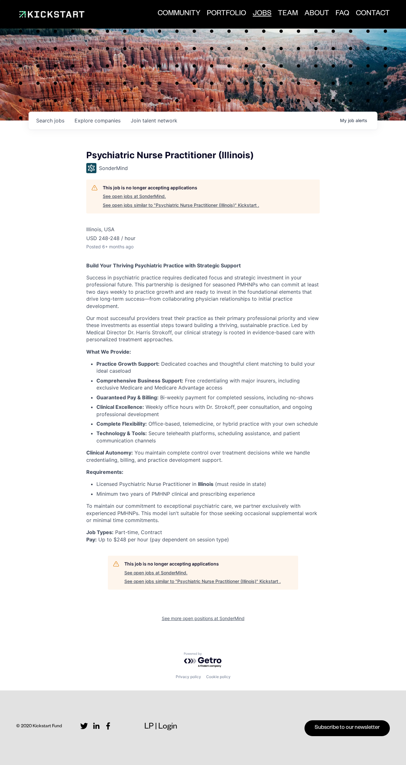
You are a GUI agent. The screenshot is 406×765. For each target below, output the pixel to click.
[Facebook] (108, 726)
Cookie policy (218, 676)
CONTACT (373, 14)
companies (98, 120)
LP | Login (160, 727)
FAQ (342, 14)
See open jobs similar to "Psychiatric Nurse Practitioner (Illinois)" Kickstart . (181, 205)
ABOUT (316, 14)
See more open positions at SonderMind (203, 618)
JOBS (262, 16)
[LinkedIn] (96, 726)
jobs (50, 120)
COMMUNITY (179, 14)
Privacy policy (188, 676)
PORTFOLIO (226, 14)
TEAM (288, 14)
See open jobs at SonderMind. (134, 196)
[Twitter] (84, 726)
